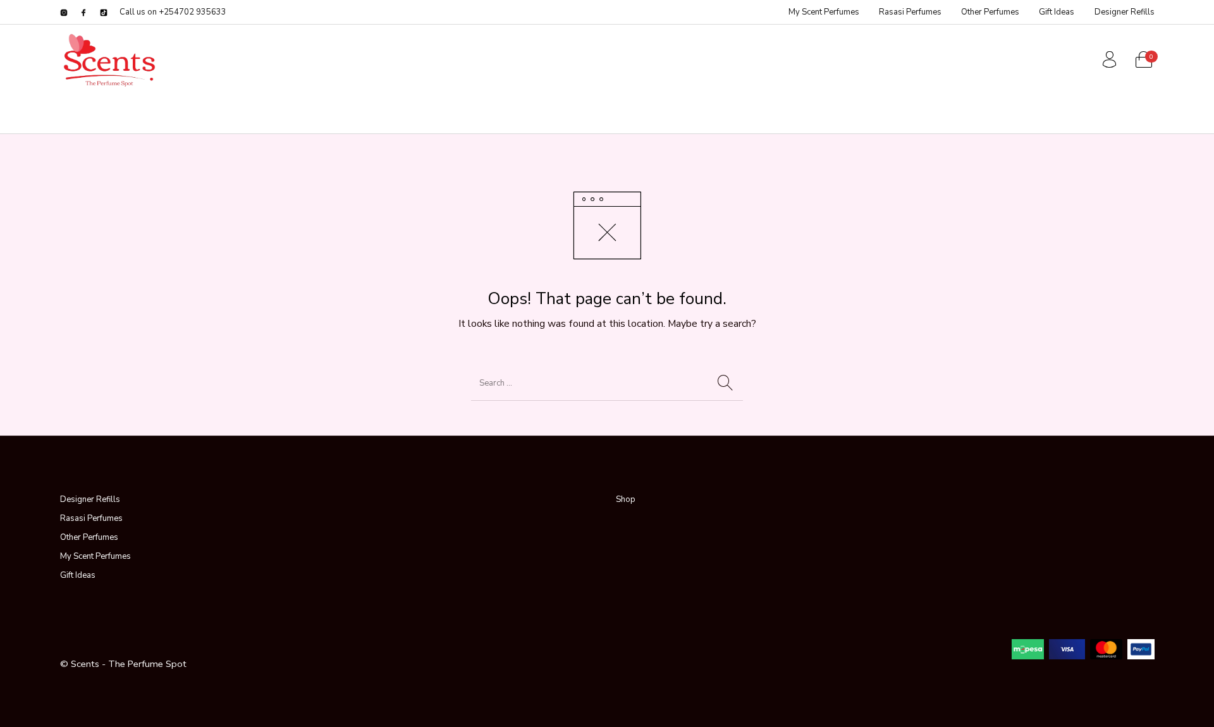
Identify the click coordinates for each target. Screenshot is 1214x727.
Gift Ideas (77, 575)
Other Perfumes (89, 537)
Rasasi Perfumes (91, 518)
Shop (625, 499)
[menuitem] (823, 12)
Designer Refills (90, 499)
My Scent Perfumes (95, 556)
